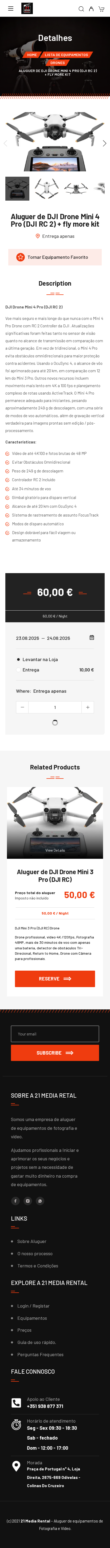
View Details (55, 850)
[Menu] (10, 8)
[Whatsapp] (40, 1201)
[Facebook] (15, 1201)
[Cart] (101, 9)
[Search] (81, 9)
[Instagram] (28, 1201)
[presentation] (5, 143)
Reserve (67, 976)
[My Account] (91, 9)
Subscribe (49, 1053)
